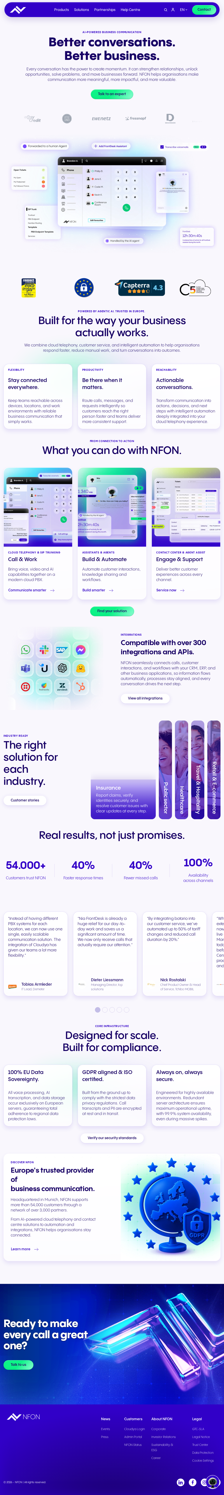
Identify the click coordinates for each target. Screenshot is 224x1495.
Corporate (158, 1429)
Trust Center (200, 1445)
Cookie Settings (203, 1460)
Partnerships (105, 10)
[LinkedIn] (180, 1482)
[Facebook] (192, 1482)
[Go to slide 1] (97, 1010)
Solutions (81, 10)
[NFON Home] (19, 10)
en (182, 10)
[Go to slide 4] (119, 1010)
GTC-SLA (198, 1429)
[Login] (173, 10)
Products (61, 10)
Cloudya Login (134, 1429)
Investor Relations (163, 1437)
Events (105, 1429)
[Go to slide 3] (112, 1010)
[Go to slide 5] (126, 1010)
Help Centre (130, 10)
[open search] (165, 10)
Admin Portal (133, 1437)
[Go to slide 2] (105, 1010)
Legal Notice (201, 1437)
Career (156, 1458)
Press (104, 1437)
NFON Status (133, 1445)
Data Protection (203, 1452)
